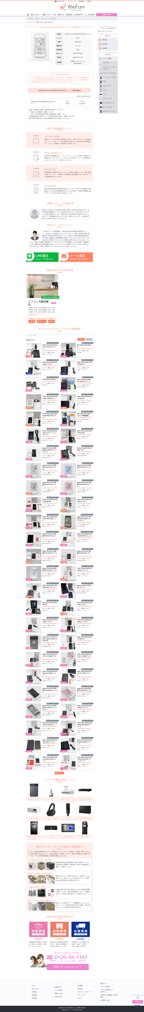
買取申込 (137, 1001)
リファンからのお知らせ (108, 28)
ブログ (80, 998)
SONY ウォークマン (47, 354)
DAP (41, 22)
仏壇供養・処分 (105, 1000)
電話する (51, 321)
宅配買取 (77, 45)
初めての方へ (36, 15)
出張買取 (29, 373)
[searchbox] (72, 18)
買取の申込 (106, 15)
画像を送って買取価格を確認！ (45, 259)
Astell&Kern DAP (46, 646)
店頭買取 (29, 356)
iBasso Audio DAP (81, 387)
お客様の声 (78, 15)
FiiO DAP (79, 352)
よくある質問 (89, 15)
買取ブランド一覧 (49, 15)
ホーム (34, 985)
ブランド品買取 (105, 986)
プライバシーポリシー (84, 992)
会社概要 (81, 1)
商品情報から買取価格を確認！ (79, 259)
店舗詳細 (31, 321)
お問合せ (89, 1)
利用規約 (80, 988)
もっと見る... (59, 773)
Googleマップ (42, 321)
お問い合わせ (59, 996)
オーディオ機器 (35, 22)
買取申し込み (59, 993)
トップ (28, 22)
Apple (78, 38)
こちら (58, 141)
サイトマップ (72, 1)
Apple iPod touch (48, 22)
